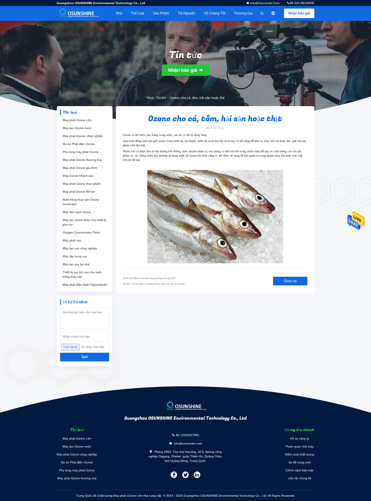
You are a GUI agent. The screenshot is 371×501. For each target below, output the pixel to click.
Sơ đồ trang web (299, 462)
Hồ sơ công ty (299, 438)
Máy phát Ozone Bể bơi (79, 191)
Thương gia (243, 13)
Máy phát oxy (72, 240)
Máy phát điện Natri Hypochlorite (85, 284)
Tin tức (161, 98)
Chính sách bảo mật (299, 470)
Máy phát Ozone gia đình (80, 168)
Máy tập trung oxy (75, 256)
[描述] (273, 13)
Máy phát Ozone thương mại (82, 160)
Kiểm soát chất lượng (299, 454)
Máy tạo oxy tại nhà (76, 264)
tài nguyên (186, 13)
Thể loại (137, 13)
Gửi (85, 357)
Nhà (119, 13)
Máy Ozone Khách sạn (78, 175)
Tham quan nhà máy (299, 446)
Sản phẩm (161, 13)
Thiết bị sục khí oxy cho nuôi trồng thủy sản (82, 274)
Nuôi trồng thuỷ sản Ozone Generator (81, 202)
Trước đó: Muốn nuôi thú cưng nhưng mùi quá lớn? (149, 278)
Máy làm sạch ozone (77, 212)
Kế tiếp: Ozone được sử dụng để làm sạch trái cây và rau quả (153, 283)
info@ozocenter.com (264, 3)
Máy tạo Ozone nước (77, 128)
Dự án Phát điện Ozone (79, 144)
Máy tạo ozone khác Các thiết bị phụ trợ (84, 222)
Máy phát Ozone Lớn (77, 120)
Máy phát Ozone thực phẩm (82, 183)
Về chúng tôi (214, 13)
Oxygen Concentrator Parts (81, 232)
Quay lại (290, 281)
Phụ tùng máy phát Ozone (80, 152)
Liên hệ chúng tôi (299, 478)
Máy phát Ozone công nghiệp (83, 136)
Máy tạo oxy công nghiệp (80, 248)
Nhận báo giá (299, 13)
